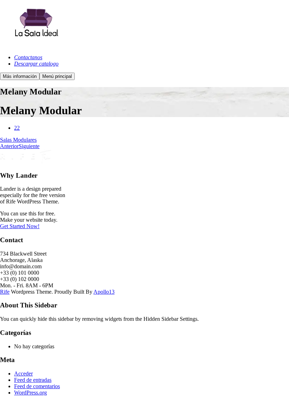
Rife (5, 292)
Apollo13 (104, 292)
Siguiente (29, 146)
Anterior (9, 146)
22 (17, 128)
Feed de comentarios (37, 386)
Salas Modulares (18, 140)
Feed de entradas (32, 380)
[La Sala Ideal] (35, 45)
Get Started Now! (19, 226)
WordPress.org (30, 393)
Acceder (23, 374)
